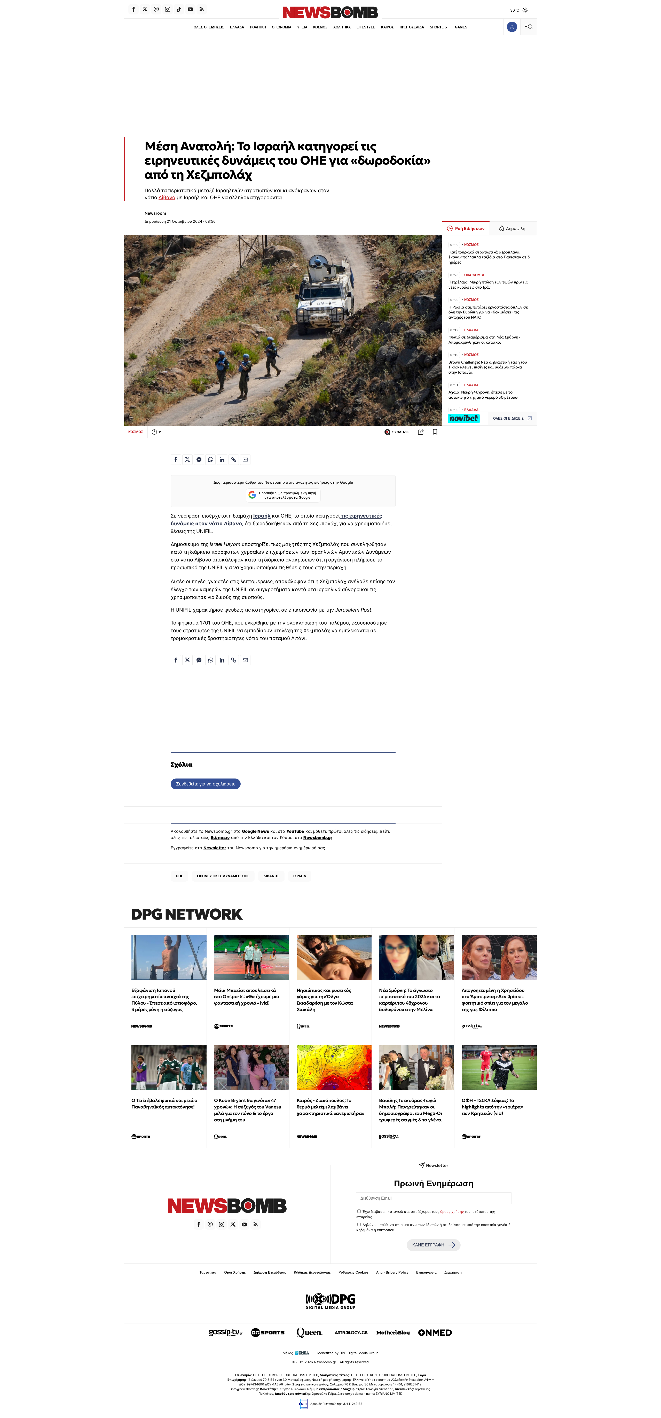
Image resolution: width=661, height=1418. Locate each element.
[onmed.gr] (435, 1333)
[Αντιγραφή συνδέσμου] (421, 432)
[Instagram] (167, 9)
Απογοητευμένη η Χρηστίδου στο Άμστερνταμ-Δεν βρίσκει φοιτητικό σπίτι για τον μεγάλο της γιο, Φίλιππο (495, 999)
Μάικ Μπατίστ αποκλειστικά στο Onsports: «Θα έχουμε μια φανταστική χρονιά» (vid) (246, 996)
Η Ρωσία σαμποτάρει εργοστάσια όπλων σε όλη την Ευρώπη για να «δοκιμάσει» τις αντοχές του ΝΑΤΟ (488, 312)
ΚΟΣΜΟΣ (320, 27)
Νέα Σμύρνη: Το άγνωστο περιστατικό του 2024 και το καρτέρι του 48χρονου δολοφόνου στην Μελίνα (409, 999)
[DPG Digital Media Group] (330, 1302)
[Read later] (435, 432)
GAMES (461, 27)
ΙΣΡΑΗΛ (299, 876)
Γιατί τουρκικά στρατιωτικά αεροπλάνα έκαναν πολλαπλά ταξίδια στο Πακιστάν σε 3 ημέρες (489, 257)
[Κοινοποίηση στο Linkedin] (222, 459)
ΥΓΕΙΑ (302, 27)
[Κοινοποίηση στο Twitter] (187, 459)
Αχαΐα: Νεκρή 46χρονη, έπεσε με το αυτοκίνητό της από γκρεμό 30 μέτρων (483, 395)
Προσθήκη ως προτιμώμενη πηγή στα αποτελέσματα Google (287, 495)
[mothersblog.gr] (393, 1333)
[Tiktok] (179, 9)
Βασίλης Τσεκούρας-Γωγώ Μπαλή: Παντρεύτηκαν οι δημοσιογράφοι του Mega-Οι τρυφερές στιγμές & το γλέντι (410, 1109)
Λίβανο (167, 197)
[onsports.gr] (268, 1333)
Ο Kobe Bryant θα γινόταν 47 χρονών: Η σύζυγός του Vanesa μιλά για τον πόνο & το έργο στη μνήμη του (247, 1109)
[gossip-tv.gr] (226, 1333)
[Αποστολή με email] (245, 459)
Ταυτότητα (208, 1272)
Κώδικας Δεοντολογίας (312, 1272)
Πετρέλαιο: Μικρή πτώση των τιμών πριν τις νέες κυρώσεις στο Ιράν (488, 285)
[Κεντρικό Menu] (528, 27)
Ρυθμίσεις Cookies (353, 1272)
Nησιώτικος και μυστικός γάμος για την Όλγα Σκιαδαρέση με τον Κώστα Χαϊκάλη (325, 999)
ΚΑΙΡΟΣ (387, 27)
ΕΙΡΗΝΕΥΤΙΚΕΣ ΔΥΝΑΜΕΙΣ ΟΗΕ (223, 876)
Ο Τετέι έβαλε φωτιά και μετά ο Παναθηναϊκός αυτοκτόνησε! (164, 1103)
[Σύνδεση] (511, 27)
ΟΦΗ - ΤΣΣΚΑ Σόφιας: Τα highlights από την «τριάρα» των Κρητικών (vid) (492, 1106)
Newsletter (214, 847)
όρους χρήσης (452, 1211)
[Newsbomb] (227, 1206)
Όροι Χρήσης (235, 1272)
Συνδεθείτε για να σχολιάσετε (205, 784)
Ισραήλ (262, 516)
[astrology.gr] (351, 1333)
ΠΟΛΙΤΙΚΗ (258, 27)
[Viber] (156, 9)
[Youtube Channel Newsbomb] (190, 9)
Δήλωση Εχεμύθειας (270, 1272)
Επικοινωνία (426, 1272)
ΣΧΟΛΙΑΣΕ (401, 432)
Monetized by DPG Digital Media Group (348, 1353)
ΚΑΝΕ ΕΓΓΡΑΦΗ (428, 1245)
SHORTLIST (439, 27)
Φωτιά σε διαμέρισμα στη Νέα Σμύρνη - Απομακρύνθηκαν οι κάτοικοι (484, 340)
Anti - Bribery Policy (392, 1272)
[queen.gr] (309, 1333)
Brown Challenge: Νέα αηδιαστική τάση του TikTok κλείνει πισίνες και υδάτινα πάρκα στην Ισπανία (487, 367)
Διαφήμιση (453, 1272)
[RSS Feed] (201, 9)
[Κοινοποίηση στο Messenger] (199, 459)
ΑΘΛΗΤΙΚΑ (342, 27)
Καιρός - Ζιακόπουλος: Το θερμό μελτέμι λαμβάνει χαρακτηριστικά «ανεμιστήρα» (330, 1106)
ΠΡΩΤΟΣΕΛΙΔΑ (412, 27)
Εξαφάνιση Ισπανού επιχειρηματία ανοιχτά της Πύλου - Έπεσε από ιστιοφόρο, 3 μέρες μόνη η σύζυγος (164, 999)
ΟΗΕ (179, 876)
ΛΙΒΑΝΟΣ (271, 876)
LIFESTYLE (366, 27)
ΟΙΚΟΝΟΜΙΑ (281, 27)
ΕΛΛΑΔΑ (237, 27)
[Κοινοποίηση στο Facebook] (176, 459)
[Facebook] (133, 9)
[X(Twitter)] (145, 9)
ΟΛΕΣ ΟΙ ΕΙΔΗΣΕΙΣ (209, 27)
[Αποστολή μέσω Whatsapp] (210, 459)
